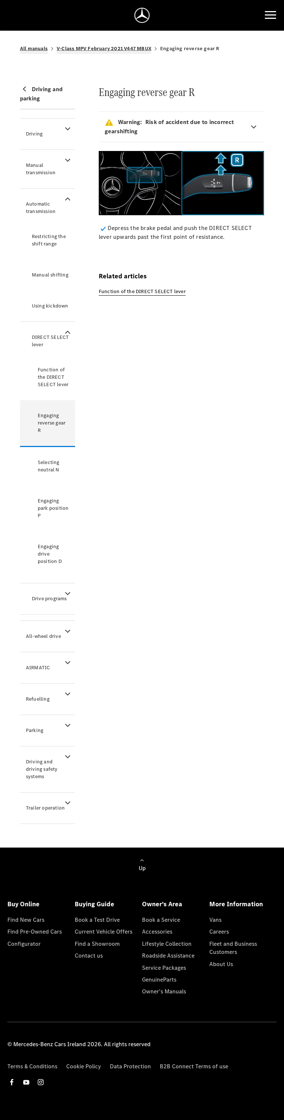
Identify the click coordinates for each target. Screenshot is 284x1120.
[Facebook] (11, 1082)
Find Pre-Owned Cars (34, 931)
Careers (219, 931)
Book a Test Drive (97, 920)
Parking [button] (34, 730)
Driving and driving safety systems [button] (42, 769)
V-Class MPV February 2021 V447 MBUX (104, 48)
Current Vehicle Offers (103, 931)
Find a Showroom (97, 944)
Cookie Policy (83, 1066)
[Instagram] (40, 1082)
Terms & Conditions (32, 1066)
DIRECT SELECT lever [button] (50, 341)
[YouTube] (26, 1082)
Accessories (157, 931)
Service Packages (164, 968)
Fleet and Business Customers (233, 948)
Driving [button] (34, 133)
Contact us (89, 955)
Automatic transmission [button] (40, 207)
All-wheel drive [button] (43, 636)
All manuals (34, 48)
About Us (221, 964)
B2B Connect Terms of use (194, 1066)
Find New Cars (25, 920)
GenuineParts (159, 979)
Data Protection (130, 1066)
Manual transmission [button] (40, 169)
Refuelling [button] (38, 698)
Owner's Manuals (164, 991)
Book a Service (161, 920)
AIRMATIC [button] (38, 667)
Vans (215, 920)
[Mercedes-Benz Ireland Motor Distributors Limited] (142, 15)
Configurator (24, 944)
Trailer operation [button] (45, 807)
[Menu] (270, 15)
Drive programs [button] (49, 598)
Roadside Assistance (168, 955)
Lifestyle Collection (167, 944)
